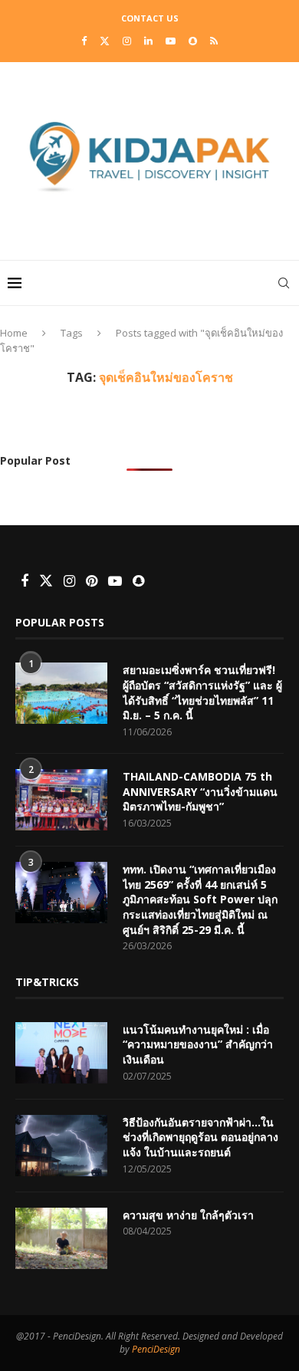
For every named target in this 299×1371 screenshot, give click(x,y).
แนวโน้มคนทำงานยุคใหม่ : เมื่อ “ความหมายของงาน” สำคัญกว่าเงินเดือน (198, 1044)
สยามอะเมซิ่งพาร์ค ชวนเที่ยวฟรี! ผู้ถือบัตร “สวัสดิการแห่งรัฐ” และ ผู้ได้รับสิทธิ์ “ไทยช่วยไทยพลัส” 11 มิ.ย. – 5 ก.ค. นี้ (202, 692)
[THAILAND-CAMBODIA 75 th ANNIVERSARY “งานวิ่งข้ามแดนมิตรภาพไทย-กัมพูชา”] (61, 799)
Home (14, 333)
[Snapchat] (193, 41)
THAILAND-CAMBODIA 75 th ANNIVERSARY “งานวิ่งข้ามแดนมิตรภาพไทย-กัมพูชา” (200, 791)
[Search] (283, 283)
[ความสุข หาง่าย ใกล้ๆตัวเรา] (61, 1238)
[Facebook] (84, 41)
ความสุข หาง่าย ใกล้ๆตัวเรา (188, 1215)
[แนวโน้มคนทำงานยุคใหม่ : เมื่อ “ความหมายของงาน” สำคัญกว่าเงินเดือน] (61, 1052)
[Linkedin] (148, 41)
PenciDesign (156, 1349)
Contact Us (150, 18)
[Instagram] (127, 41)
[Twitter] (105, 41)
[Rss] (214, 41)
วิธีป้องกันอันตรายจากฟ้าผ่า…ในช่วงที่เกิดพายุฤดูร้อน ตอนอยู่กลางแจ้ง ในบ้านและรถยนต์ (200, 1137)
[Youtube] (171, 41)
